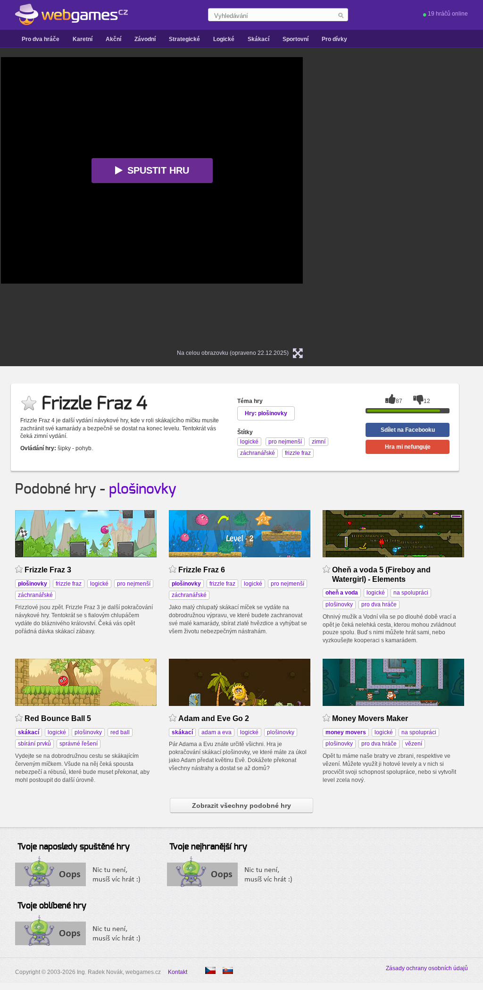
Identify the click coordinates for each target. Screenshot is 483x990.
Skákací (258, 39)
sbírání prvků (34, 743)
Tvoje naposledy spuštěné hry (73, 847)
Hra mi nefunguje (408, 447)
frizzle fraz (69, 583)
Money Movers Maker (370, 718)
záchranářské (35, 595)
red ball (120, 732)
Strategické (184, 39)
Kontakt (177, 972)
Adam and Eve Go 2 (213, 718)
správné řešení (78, 743)
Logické (223, 39)
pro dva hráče (379, 604)
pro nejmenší (133, 583)
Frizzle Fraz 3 (48, 570)
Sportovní (295, 39)
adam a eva (216, 732)
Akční (113, 39)
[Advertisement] (411, 198)
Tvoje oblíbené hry (51, 906)
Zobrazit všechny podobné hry (241, 805)
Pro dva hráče (40, 39)
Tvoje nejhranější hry (208, 847)
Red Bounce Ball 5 (58, 718)
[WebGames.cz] (71, 14)
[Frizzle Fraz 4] (228, 970)
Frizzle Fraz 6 (201, 570)
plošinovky (142, 489)
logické (99, 583)
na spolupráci (410, 592)
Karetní (82, 39)
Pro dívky (334, 39)
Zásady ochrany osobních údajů (427, 968)
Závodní (145, 39)
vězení (413, 743)
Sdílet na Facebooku (408, 430)
